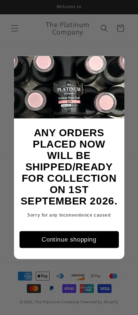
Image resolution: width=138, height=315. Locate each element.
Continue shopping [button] (69, 239)
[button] (22, 65)
